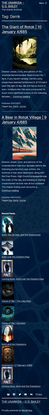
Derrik (15, 106)
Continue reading (21, 96)
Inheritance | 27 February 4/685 (17, 365)
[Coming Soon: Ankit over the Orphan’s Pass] (7, 268)
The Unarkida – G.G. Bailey (21, 401)
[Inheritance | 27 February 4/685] (8, 354)
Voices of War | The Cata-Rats (16, 301)
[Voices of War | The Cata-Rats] (8, 290)
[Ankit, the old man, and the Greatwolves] (7, 224)
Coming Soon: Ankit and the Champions (21, 386)
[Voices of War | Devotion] (8, 312)
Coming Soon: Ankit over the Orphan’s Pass (23, 279)
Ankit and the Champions (14, 344)
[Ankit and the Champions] (7, 333)
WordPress (27, 410)
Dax (10, 106)
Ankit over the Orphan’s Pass (16, 257)
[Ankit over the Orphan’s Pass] (7, 246)
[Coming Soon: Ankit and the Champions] (7, 375)
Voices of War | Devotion (14, 323)
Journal (22, 106)
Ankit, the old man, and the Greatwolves (21, 235)
